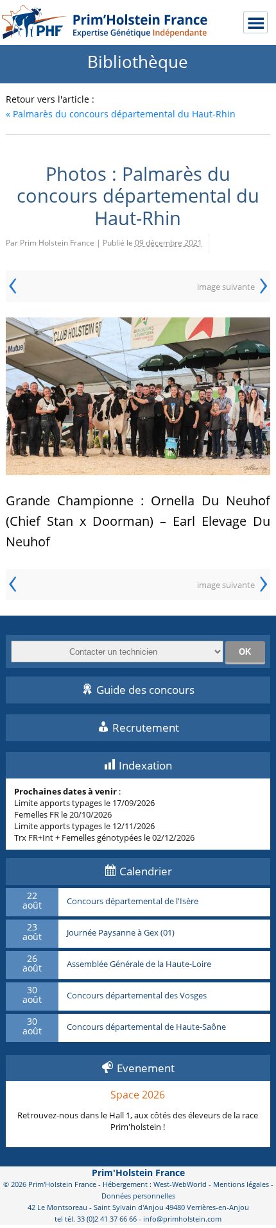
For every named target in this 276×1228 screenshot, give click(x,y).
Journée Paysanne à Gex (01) (121, 933)
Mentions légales (241, 1184)
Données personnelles (138, 1195)
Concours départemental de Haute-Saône (146, 1027)
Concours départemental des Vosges (137, 996)
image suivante (226, 286)
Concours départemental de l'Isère (132, 901)
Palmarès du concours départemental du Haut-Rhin (121, 114)
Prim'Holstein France (138, 1172)
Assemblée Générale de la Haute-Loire (139, 964)
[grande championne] (138, 396)
